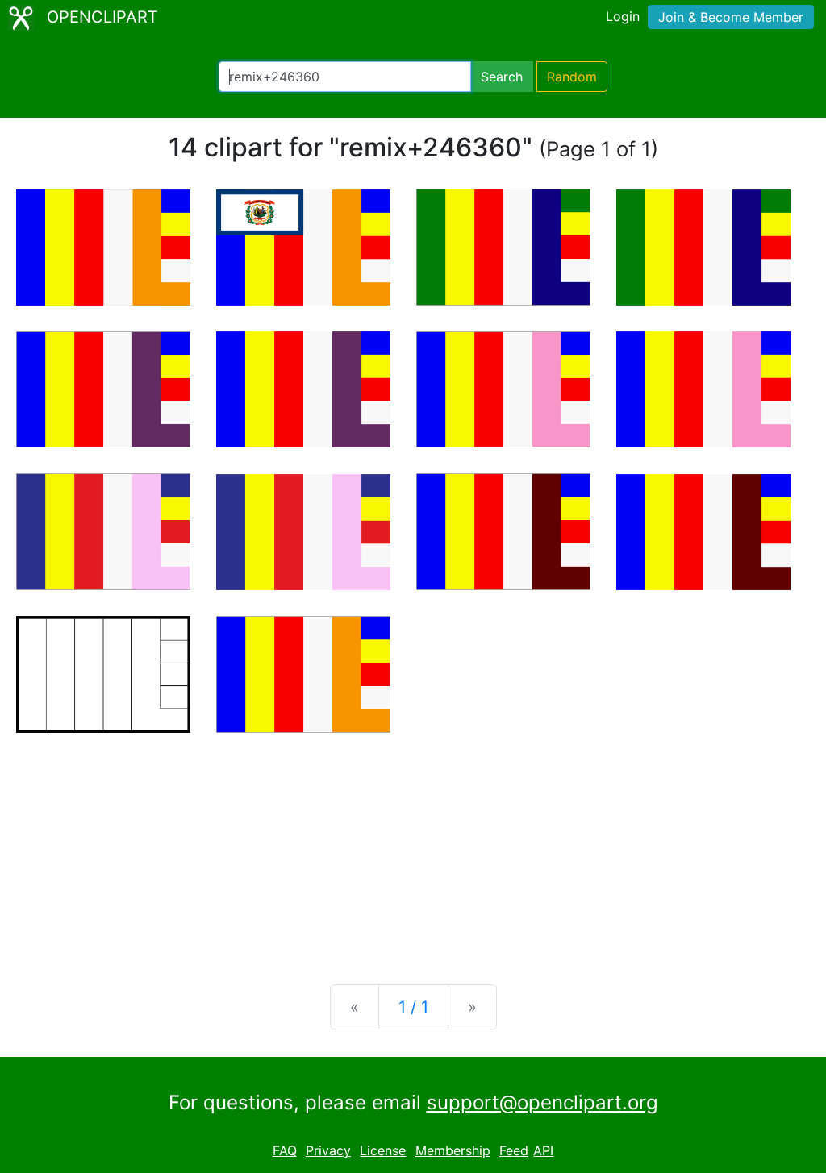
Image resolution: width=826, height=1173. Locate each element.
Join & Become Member (730, 17)
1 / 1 (413, 1007)
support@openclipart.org (542, 1102)
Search (502, 77)
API (543, 1150)
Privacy (328, 1150)
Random (572, 77)
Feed (513, 1150)
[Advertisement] (413, 846)
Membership (452, 1150)
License (383, 1150)
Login (623, 16)
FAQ (285, 1150)
